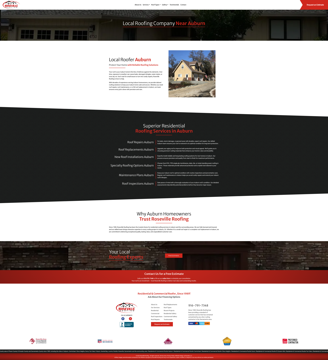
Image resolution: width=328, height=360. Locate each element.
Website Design (179, 355)
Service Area (163, 355)
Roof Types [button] (155, 5)
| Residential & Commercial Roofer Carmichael (179, 351)
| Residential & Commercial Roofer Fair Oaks (291, 351)
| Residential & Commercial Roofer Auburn (152, 351)
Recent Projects (169, 310)
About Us (138, 5)
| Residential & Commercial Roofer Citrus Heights (208, 351)
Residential (155, 310)
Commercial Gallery (170, 316)
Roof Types (167, 307)
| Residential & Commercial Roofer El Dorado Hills (263, 351)
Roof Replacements (170, 304)
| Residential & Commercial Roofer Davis (235, 351)
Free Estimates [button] (173, 256)
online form (166, 278)
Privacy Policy (170, 355)
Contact (183, 5)
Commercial (155, 313)
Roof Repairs (155, 319)
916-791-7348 (148, 278)
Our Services (155, 307)
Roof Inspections (156, 316)
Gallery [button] (164, 5)
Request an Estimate (161, 324)
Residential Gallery (170, 313)
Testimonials (174, 5)
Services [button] (146, 5)
